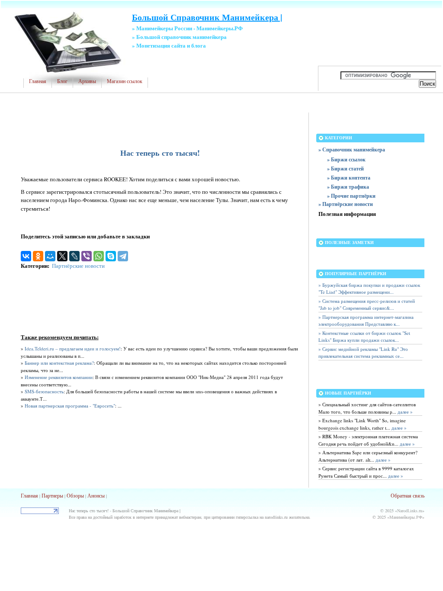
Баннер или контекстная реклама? (59, 363)
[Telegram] (123, 256)
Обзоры (75, 495)
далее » (404, 411)
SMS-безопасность (44, 391)
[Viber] (86, 256)
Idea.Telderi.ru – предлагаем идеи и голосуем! (73, 348)
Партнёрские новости (78, 266)
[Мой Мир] (50, 256)
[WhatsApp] (98, 256)
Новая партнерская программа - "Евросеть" (70, 405)
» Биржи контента (348, 177)
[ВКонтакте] (26, 256)
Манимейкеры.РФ (405, 517)
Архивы (87, 81)
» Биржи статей (345, 168)
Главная (37, 81)
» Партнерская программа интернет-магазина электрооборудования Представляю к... (366, 321)
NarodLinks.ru (409, 510)
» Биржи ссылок (346, 159)
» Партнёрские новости (345, 204)
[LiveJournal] (74, 256)
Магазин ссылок (124, 81)
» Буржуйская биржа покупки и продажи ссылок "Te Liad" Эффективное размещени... (369, 289)
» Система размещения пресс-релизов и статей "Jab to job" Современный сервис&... (366, 305)
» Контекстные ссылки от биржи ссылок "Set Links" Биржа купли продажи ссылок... (364, 337)
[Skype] (111, 256)
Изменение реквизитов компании (59, 377)
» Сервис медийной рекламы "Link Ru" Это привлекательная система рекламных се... (363, 353)
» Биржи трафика (348, 186)
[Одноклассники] (38, 256)
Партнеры (52, 495)
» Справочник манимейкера (351, 149)
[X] (62, 256)
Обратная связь (407, 495)
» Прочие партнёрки (351, 195)
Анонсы (96, 495)
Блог (62, 81)
